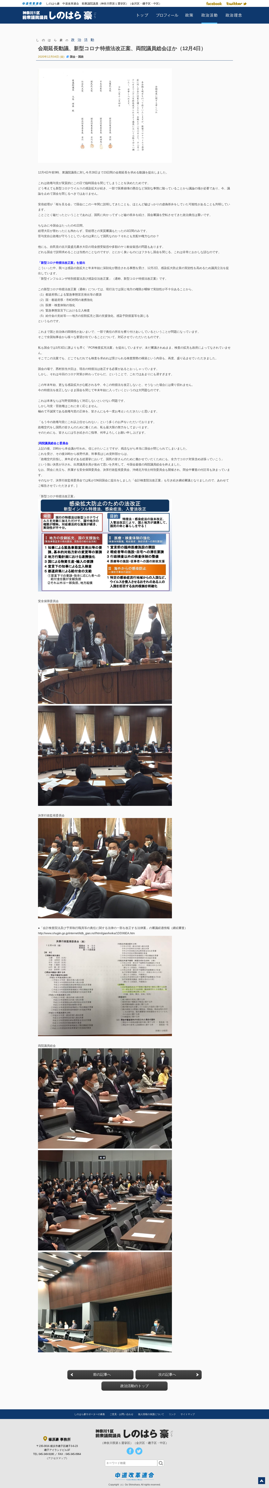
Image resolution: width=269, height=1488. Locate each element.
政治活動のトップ (134, 1386)
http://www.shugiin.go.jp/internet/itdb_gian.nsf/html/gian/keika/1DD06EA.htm (86, 933)
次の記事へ (167, 1375)
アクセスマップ (57, 1458)
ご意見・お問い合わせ (121, 1414)
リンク (172, 1414)
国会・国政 (77, 56)
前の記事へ (102, 1375)
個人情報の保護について (151, 1414)
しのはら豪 (66, 40)
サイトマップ (188, 1414)
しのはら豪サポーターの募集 (89, 1414)
